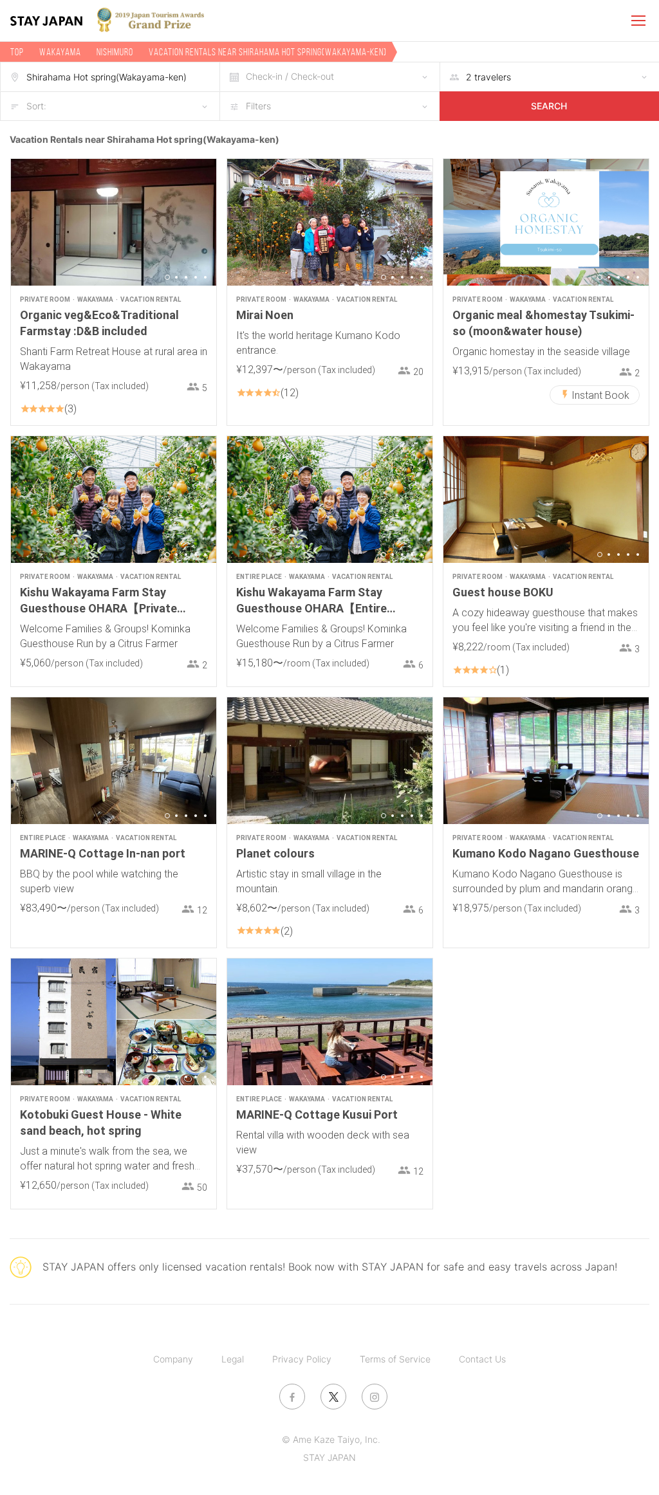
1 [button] (167, 277)
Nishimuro (115, 51)
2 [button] (176, 277)
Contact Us (482, 1358)
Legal (232, 1358)
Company (173, 1358)
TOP (17, 51)
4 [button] (195, 277)
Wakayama (60, 51)
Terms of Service (395, 1358)
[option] (113, 222)
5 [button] (205, 277)
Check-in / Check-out (290, 76)
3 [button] (186, 277)
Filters (258, 105)
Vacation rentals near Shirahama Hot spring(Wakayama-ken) (268, 51)
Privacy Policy (301, 1358)
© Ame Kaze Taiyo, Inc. (331, 1439)
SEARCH (549, 105)
